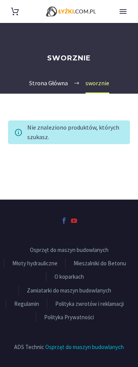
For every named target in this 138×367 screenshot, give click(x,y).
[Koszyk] (15, 11)
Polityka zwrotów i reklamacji (89, 303)
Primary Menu (123, 11)
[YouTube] (74, 221)
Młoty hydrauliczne (35, 263)
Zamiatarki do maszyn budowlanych (69, 290)
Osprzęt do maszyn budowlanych (69, 249)
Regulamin (26, 303)
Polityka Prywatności (69, 317)
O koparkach (69, 276)
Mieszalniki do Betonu (100, 263)
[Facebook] (64, 221)
